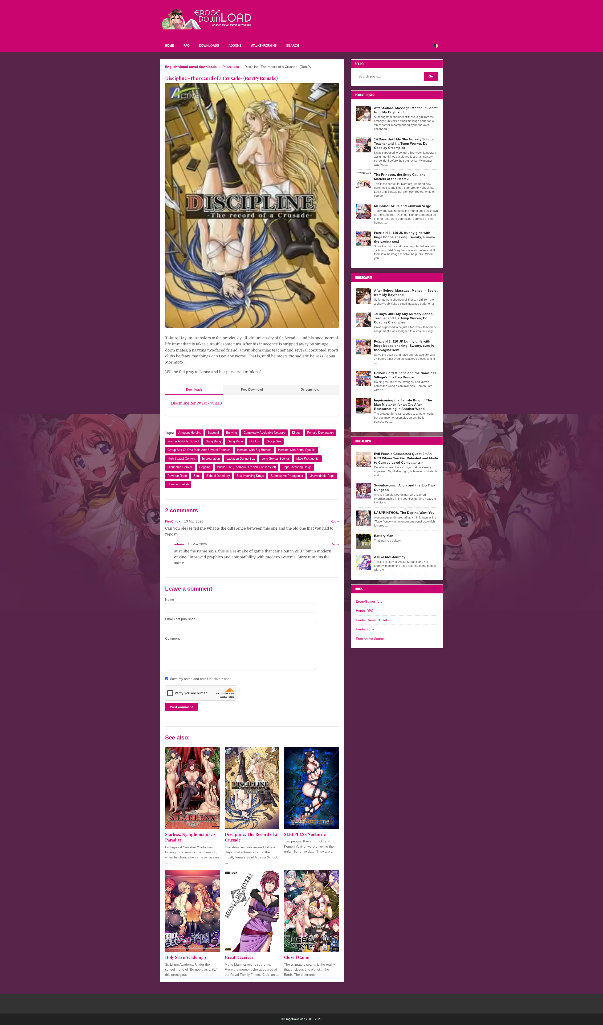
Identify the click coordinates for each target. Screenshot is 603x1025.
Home (169, 45)
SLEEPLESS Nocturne (305, 834)
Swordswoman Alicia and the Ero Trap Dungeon (404, 487)
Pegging (204, 467)
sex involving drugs (250, 476)
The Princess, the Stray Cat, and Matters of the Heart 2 (400, 177)
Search (292, 45)
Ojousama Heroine (180, 467)
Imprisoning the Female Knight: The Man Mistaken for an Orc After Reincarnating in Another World (403, 404)
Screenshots (310, 389)
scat (196, 476)
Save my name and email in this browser (200, 679)
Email (181, 619)
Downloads (209, 45)
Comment (172, 638)
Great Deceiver (239, 957)
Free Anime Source (370, 639)
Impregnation (211, 458)
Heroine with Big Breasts (254, 450)
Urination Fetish (178, 484)
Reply (334, 521)
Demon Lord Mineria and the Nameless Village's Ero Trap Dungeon (405, 375)
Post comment (181, 707)
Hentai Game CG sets (372, 620)
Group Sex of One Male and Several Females (199, 450)
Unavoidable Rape (322, 476)
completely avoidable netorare (264, 432)
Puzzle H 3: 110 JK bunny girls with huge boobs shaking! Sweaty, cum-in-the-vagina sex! (404, 237)
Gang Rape (235, 441)
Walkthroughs (264, 45)
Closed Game (296, 957)
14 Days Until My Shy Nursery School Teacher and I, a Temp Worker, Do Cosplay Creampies (404, 143)
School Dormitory (218, 476)
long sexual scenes (275, 458)
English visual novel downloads (191, 67)
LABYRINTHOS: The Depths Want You (404, 513)
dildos (296, 432)
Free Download (252, 389)
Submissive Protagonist (287, 476)
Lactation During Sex (240, 458)
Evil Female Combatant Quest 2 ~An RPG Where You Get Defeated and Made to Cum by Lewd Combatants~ (406, 458)
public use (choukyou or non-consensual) (246, 467)
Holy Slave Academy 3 (185, 957)
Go (430, 76)
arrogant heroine (189, 432)
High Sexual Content (181, 458)
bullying (231, 432)
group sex (274, 441)
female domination (320, 432)
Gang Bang (213, 441)
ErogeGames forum (370, 601)
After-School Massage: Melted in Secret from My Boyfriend (406, 110)
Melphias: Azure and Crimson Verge (402, 206)
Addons (234, 45)
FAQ (186, 45)
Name (169, 599)
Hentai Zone (365, 629)
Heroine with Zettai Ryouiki (296, 450)
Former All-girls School (183, 441)
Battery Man (383, 536)
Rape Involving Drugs (297, 467)
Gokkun (254, 441)
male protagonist (307, 458)
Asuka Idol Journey (389, 557)
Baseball (214, 432)
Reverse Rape (177, 476)
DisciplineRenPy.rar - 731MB (196, 403)
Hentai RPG (365, 611)
